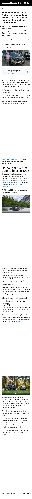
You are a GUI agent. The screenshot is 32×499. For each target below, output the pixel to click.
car (25, 174)
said (19, 321)
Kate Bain (10, 47)
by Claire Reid (6, 40)
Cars (3, 8)
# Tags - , (9, 494)
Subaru (13, 494)
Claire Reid (24, 493)
